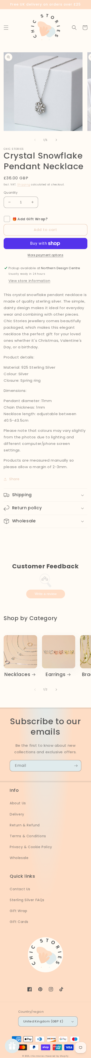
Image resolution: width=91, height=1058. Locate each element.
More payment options (45, 255)
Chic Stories (37, 1056)
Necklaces (17, 674)
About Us (18, 803)
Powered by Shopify (57, 1056)
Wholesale (19, 857)
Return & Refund (25, 825)
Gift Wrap (18, 910)
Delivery (17, 814)
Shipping (23, 184)
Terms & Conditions (28, 836)
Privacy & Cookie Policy (31, 847)
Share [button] (14, 479)
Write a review (46, 594)
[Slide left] (35, 140)
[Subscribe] (75, 765)
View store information (29, 280)
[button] (6, 27)
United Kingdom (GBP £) (43, 1021)
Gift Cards (19, 921)
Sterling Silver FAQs (27, 900)
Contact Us (20, 889)
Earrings (56, 674)
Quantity (10, 192)
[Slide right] (56, 140)
